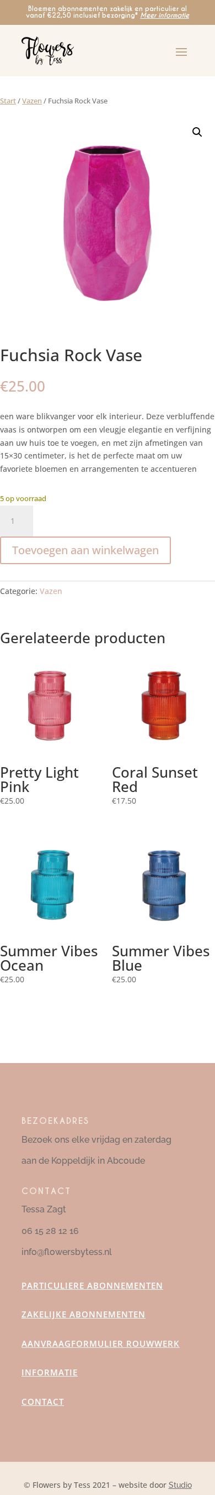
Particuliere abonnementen (92, 1285)
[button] (197, 132)
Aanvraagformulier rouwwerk (101, 1343)
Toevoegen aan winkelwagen (85, 550)
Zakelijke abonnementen (84, 1314)
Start (8, 101)
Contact (43, 1401)
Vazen (32, 101)
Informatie (50, 1372)
